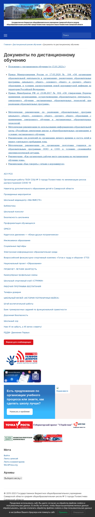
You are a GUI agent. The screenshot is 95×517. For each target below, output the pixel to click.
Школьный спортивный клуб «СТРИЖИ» (23, 280)
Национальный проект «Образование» (23, 263)
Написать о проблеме (20, 412)
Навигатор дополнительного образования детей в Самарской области (39, 188)
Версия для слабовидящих (18, 342)
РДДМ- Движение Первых (17, 332)
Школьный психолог (14, 211)
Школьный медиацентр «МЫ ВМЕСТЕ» (23, 200)
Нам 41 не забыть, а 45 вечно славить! (23, 326)
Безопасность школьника (16, 217)
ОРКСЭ (7, 229)
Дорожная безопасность (16, 315)
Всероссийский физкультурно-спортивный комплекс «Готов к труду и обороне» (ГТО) (46, 257)
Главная (7, 44)
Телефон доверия (12, 292)
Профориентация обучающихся (19, 223)
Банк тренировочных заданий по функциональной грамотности (35, 309)
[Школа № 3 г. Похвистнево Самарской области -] (47, 14)
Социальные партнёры (15, 246)
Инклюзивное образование (17, 240)
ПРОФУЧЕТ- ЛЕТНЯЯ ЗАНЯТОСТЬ (20, 269)
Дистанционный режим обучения (27, 44)
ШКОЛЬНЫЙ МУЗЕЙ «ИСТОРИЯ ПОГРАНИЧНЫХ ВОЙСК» (31, 298)
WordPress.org (11, 465)
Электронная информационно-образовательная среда (30, 252)
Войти (7, 455)
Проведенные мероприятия (17, 194)
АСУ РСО (8, 174)
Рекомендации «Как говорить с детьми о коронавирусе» (36, 164)
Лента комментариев (14, 462)
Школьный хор (11, 321)
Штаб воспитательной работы (18, 303)
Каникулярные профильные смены (20, 275)
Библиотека (9, 206)
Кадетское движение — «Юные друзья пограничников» (31, 234)
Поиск (88, 35)
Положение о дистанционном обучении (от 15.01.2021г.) (36, 66)
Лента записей (11, 458)
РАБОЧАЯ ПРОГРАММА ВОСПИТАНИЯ (22, 286)
